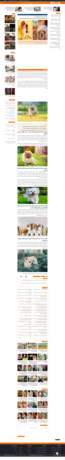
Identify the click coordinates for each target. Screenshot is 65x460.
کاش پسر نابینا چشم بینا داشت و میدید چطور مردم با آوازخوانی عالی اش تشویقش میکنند (40, 319)
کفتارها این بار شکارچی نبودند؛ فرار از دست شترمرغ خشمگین (42, 351)
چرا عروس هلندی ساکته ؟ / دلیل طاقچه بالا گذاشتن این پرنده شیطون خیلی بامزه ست (34, 128)
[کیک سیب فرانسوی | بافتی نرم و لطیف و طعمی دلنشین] (10, 19)
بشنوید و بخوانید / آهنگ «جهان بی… (41, 447)
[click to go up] (57, 453)
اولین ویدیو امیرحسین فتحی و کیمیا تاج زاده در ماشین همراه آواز (24, 299)
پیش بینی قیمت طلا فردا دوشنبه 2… (41, 450)
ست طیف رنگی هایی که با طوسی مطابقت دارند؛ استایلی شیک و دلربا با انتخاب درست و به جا (32, 373)
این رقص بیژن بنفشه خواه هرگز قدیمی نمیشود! (25, 312)
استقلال (30, 452)
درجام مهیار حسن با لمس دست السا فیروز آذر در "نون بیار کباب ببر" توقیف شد (48, 9)
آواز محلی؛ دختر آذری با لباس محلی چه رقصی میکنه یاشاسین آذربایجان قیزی (40, 296)
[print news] (43, 69)
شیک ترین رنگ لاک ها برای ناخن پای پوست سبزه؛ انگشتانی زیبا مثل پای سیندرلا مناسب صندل (42, 421)
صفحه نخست (45, 2)
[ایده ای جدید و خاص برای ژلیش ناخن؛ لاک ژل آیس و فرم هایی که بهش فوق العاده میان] (32, 393)
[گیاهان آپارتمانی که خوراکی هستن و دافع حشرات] (42, 357)
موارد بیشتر (19, 337)
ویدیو (24, 2)
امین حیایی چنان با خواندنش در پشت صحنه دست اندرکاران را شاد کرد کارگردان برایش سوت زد (25, 319)
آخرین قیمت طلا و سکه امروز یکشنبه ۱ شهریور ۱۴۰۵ (55, 32)
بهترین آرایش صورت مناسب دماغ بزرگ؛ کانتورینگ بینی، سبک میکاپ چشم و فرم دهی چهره (22, 421)
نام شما (46, 427)
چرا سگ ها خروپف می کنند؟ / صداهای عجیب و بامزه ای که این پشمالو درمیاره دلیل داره (34, 126)
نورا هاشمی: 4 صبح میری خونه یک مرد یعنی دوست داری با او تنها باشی (10, 126)
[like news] (18, 69)
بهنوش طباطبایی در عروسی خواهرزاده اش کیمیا (25, 304)
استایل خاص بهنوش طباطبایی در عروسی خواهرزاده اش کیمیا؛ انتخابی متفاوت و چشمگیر (10, 9)
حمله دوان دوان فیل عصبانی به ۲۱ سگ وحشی (41, 324)
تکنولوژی (27, 2)
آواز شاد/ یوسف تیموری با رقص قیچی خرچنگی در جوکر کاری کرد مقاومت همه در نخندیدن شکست (40, 305)
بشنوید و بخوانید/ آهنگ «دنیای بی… (41, 452)
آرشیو (16, 452)
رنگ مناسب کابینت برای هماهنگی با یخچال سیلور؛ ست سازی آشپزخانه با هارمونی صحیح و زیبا (32, 384)
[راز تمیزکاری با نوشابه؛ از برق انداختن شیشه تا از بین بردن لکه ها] (10, 91)
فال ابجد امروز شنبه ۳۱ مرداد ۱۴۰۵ (10, 103)
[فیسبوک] (21, 277)
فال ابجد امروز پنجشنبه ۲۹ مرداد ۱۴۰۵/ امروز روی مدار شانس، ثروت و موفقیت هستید (10, 109)
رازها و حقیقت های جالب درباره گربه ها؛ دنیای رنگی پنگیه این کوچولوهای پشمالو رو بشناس (34, 280)
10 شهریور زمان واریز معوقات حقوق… (56, 447)
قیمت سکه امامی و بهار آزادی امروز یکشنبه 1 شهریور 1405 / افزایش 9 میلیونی (55, 39)
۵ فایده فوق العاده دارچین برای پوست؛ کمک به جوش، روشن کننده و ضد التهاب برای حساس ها (22, 399)
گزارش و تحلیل (41, 2)
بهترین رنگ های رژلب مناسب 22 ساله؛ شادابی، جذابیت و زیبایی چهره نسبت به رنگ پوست (42, 410)
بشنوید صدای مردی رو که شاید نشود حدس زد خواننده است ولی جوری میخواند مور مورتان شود (40, 310)
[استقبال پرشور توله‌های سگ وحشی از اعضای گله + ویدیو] (32, 346)
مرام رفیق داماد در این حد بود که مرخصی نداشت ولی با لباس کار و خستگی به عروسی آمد (40, 316)
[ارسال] (44, 70)
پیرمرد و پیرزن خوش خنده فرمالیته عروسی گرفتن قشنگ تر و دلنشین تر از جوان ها (40, 330)
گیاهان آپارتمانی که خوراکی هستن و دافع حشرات (42, 362)
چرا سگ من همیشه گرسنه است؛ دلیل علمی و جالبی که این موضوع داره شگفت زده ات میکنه (34, 283)
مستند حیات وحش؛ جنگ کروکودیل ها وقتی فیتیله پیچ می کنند (25, 322)
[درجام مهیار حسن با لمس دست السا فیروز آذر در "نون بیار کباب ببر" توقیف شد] (56, 9)
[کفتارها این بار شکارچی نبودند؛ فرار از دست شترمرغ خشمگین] (42, 346)
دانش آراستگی (29, 450)
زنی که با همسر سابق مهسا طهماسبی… (56, 452)
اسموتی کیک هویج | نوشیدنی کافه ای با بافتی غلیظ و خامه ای (22, 351)
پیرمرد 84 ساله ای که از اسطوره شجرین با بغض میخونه (24, 295)
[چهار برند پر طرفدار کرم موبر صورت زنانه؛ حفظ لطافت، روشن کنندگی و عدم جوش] (32, 415)
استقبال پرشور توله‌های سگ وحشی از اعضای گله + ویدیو (40, 293)
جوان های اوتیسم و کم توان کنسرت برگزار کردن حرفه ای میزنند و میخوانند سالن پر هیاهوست (24, 310)
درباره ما (13, 0)
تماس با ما (15, 0)
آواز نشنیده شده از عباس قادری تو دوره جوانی (41, 301)
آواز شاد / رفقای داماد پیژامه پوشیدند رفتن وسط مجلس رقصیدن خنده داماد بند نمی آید (41, 307)
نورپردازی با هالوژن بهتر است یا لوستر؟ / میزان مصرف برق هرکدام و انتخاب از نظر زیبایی (22, 384)
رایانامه (46, 431)
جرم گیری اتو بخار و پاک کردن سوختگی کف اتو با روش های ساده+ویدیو (11, 84)
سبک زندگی (30, 2)
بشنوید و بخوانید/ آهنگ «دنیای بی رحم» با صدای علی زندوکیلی (24, 290)
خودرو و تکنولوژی (23, 443)
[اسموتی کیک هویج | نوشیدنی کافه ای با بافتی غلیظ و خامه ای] (22, 346)
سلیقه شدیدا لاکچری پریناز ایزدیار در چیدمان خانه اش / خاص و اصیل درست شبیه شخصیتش (22, 362)
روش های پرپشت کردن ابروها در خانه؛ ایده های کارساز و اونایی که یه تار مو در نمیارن (22, 410)
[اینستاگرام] (58, 455)
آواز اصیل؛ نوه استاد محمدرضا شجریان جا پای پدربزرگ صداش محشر (24, 293)
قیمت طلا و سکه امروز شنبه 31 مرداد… (56, 450)
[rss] (60, 455)
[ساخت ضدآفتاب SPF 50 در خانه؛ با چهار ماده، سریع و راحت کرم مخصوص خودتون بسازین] (42, 393)
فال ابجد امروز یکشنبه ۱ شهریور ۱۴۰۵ (10, 102)
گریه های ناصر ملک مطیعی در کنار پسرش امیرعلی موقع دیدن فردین (40, 327)
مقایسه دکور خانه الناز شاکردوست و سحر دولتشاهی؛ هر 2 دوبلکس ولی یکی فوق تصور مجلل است (42, 373)
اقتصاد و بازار (36, 2)
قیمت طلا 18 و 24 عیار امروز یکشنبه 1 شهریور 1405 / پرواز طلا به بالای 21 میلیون (55, 24)
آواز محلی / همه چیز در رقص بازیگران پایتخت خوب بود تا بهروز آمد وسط (24, 302)
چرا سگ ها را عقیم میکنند (30, 71)
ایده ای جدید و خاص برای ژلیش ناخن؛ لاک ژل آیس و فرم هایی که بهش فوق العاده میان (32, 399)
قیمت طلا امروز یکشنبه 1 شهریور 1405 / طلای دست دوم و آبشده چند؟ (55, 16)
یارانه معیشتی (20, 452)
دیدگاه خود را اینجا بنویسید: (33, 427)
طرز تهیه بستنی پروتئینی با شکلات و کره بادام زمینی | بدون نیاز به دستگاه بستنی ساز (10, 29)
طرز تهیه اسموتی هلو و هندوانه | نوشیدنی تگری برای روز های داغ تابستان (11, 38)
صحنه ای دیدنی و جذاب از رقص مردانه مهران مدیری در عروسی (24, 336)
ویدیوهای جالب (45, 287)
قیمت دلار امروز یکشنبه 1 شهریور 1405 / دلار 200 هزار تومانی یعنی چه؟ (55, 20)
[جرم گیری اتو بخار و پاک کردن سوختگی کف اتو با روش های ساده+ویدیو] (10, 79)
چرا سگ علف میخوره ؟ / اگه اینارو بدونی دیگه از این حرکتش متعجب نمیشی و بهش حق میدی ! (33, 130)
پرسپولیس (20, 450)
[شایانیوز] (55, 2)
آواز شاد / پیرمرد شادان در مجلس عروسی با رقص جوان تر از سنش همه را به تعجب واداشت (24, 307)
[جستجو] (5, 0)
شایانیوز (33, 455)
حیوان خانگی (29, 273)
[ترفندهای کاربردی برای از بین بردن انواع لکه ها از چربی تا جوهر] (10, 68)
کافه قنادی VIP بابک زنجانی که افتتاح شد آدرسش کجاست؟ (43, 384)
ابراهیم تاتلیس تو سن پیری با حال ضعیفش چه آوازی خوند (40, 336)
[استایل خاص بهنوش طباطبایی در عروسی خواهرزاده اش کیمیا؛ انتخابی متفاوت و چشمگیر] (18, 9)
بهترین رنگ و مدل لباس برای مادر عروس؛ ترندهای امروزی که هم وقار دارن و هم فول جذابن (32, 410)
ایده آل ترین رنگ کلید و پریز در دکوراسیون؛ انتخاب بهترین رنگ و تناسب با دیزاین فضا (29, 9)
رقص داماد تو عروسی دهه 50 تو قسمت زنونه (25, 329)
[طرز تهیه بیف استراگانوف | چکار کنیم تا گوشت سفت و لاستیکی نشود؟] (10, 45)
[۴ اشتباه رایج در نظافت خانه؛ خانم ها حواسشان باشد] (10, 58)
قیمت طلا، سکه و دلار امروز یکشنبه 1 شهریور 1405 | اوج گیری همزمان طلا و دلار (55, 35)
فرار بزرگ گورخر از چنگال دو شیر (27, 324)
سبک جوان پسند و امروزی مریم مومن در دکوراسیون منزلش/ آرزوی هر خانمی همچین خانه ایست (32, 362)
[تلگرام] (26, 277)
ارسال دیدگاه (21, 436)
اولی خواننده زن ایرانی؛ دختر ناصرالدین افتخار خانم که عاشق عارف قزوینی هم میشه (40, 299)
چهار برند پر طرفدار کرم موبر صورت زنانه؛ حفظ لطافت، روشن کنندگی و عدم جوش (32, 421)
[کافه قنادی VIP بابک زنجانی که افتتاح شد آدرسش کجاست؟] (42, 379)
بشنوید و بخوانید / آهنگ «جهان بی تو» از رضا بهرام (40, 289)
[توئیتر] (23, 277)
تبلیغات (10, 0)
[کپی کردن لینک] (46, 70)
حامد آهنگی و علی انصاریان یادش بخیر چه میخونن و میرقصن (24, 327)
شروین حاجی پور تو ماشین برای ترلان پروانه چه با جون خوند (25, 333)
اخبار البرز (22, 2)
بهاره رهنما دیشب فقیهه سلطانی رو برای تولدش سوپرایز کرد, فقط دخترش (41, 313)
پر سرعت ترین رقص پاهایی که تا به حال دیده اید (25, 315)
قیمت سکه (20, 447)
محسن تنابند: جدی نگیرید (11, 138)
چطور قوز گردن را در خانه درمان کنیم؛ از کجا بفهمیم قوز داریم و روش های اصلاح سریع (23, 373)
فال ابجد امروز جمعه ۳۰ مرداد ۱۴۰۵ (10, 105)
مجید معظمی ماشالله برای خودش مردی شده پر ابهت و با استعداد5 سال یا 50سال (40, 333)
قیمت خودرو (29, 447)
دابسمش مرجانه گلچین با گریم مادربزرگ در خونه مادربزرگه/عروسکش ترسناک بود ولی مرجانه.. (41, 322)
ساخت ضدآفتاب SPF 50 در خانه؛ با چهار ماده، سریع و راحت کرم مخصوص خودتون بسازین (42, 399)
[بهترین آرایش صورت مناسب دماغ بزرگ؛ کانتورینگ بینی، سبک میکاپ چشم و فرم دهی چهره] (22, 415)
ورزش (33, 2)
